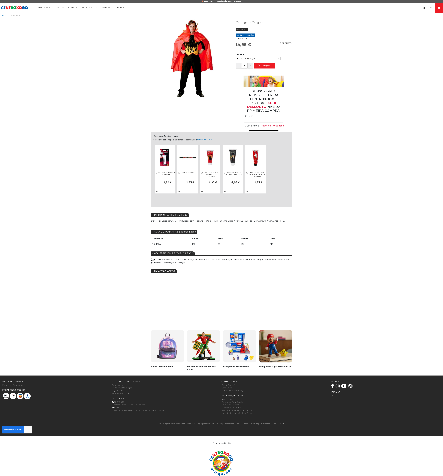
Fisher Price (228, 424)
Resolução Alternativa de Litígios (237, 410)
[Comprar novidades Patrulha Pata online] (239, 347)
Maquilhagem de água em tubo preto (234, 173)
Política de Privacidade (232, 402)
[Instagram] (338, 387)
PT (336, 396)
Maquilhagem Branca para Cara (166, 173)
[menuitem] (44, 8)
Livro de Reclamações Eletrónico (237, 413)
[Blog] (351, 387)
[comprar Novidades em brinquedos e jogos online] (203, 347)
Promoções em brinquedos (172, 424)
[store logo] (14, 7)
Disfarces (191, 424)
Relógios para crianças (260, 424)
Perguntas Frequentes (12, 385)
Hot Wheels (208, 424)
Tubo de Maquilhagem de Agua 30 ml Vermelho (257, 174)
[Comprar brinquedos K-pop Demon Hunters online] (167, 347)
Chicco (219, 424)
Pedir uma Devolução (122, 388)
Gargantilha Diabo (189, 172)
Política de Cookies (230, 405)
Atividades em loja (120, 393)
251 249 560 (119, 402)
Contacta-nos (118, 385)
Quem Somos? (228, 385)
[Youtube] (344, 387)
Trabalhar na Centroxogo (233, 390)
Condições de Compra (232, 407)
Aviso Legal (227, 399)
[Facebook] (333, 387)
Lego (199, 424)
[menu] (221, 8)
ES (332, 396)
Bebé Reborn (241, 424)
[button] (157, 191)
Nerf (282, 424)
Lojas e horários (119, 390)
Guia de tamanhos (246, 35)
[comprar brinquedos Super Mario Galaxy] (275, 347)
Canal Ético (227, 388)
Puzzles (274, 424)
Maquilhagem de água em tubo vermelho (211, 174)
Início (4, 15)
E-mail (117, 407)
